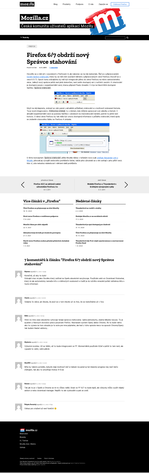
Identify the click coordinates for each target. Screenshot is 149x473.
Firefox (32, 46)
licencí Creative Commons (77, 463)
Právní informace (49, 458)
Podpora (79, 4)
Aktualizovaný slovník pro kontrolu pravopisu (42, 233)
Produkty (67, 4)
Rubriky (26, 37)
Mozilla (27, 4)
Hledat (127, 37)
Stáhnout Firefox (120, 4)
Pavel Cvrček (32, 67)
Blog (55, 4)
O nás (90, 4)
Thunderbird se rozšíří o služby (88, 208)
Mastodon (24, 434)
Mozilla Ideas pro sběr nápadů (35, 224)
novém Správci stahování (38, 77)
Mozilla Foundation (55, 461)
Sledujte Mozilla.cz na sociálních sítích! (92, 216)
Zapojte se (103, 4)
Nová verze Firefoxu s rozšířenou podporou (40, 216)
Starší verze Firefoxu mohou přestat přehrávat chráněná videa (46, 242)
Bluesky (23, 437)
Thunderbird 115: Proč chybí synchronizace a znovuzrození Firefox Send (99, 242)
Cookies (39, 458)
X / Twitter (24, 441)
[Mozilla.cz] (28, 431)
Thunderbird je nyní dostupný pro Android (93, 224)
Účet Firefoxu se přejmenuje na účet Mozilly (41, 208)
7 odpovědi (53, 67)
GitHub (22, 447)
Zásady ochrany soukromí (27, 458)
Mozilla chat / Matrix (28, 444)
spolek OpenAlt (41, 464)
